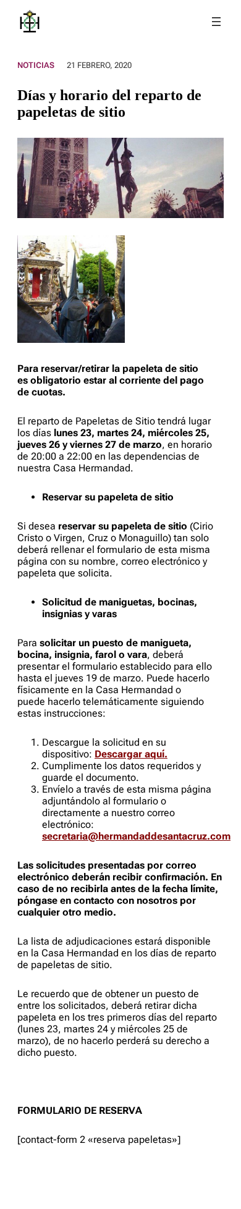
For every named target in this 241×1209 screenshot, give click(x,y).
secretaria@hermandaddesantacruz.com (136, 836)
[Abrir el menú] (216, 21)
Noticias (35, 65)
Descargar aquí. (131, 754)
